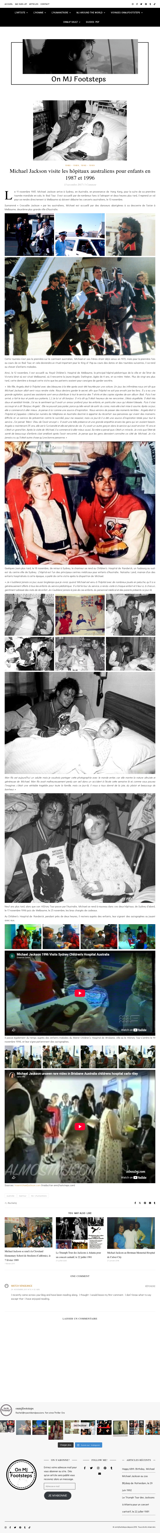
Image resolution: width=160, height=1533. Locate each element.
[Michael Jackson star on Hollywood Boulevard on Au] (23, 1427)
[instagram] (133, 4)
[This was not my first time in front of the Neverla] (39, 1427)
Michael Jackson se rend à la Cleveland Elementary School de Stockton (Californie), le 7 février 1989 (28, 1256)
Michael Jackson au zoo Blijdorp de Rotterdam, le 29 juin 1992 (137, 1483)
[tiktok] (154, 4)
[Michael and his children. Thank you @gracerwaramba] (55, 1430)
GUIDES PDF (92, 21)
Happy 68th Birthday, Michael (138, 1468)
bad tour (22, 1195)
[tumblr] (150, 4)
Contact (45, 4)
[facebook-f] (137, 4)
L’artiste (20, 12)
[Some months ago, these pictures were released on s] (104, 1427)
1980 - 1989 (72, 165)
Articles (33, 4)
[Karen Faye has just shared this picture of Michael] (120, 1428)
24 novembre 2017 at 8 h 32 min (25, 1289)
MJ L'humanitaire (39, 1195)
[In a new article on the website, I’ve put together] (136, 1427)
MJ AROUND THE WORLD (90, 12)
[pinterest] (146, 4)
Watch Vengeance (21, 1285)
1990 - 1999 (88, 165)
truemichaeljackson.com (28, 1185)
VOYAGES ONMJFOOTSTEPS (125, 12)
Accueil (9, 4)
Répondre (150, 1286)
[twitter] (141, 4)
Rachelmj (12, 1202)
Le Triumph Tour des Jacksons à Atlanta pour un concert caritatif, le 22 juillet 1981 (138, 1504)
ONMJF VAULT (70, 21)
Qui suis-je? (21, 4)
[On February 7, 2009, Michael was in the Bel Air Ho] (152, 1427)
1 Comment (90, 184)
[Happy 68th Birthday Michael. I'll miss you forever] (7, 1426)
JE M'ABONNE (57, 1495)
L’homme (38, 12)
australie (10, 1195)
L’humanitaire (60, 12)
